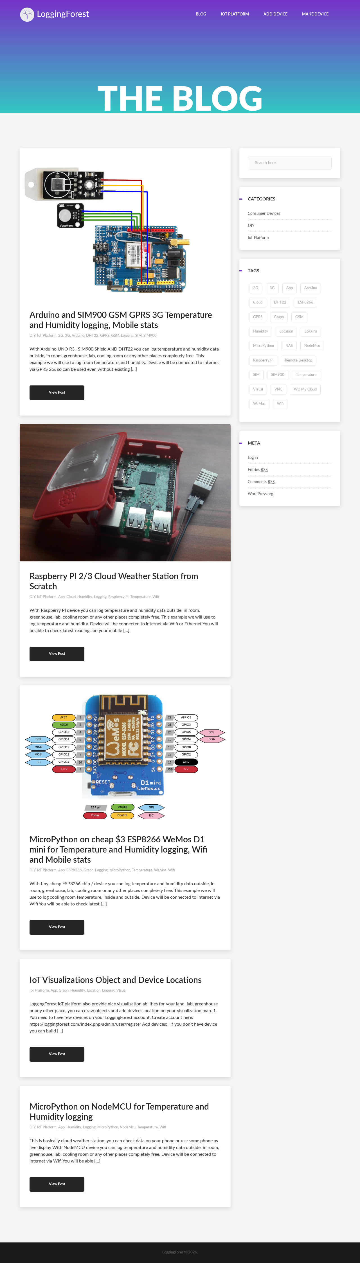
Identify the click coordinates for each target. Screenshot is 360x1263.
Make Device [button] (315, 14)
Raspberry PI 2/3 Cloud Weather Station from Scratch (114, 581)
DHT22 (92, 336)
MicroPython (119, 870)
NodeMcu (128, 1127)
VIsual (121, 990)
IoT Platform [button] (235, 14)
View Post (57, 392)
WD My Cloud (305, 389)
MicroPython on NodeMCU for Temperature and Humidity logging (119, 1112)
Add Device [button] (275, 14)
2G (60, 336)
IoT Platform (47, 336)
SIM (138, 336)
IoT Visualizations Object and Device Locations (116, 980)
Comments (261, 482)
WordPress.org (260, 494)
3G (67, 336)
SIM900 (150, 336)
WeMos (160, 870)
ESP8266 (74, 870)
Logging (62, 14)
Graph (88, 870)
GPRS (104, 336)
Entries (258, 470)
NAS (289, 346)
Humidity (84, 597)
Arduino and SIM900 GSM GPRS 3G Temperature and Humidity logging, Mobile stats (121, 320)
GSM (115, 336)
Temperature (140, 597)
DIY (32, 336)
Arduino (78, 336)
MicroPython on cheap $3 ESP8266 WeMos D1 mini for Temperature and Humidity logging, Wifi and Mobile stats (119, 850)
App (61, 597)
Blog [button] (201, 14)
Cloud (71, 597)
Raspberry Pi (118, 597)
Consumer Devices (264, 214)
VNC (278, 389)
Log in (253, 458)
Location (93, 990)
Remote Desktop (298, 360)
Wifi (155, 597)
